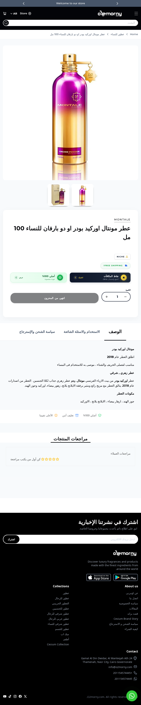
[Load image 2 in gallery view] (59, 195)
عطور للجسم (62, 629)
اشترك (11, 539)
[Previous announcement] (23, 3)
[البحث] (6, 23)
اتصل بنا (133, 598)
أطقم (66, 639)
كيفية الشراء (131, 629)
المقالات (133, 608)
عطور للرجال (62, 598)
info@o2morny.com (120, 667)
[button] (136, 13)
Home (134, 34)
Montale (122, 219)
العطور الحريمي (60, 603)
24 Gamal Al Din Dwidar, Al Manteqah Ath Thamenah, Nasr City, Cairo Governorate (106, 660)
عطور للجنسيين (61, 608)
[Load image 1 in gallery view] (82, 195)
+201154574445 (122, 673)
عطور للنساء (117, 34)
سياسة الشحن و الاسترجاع (123, 624)
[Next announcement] (117, 3)
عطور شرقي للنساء (58, 624)
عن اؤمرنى (132, 593)
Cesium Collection (58, 644)
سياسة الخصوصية (128, 603)
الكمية (128, 290)
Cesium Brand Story (126, 618)
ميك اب (65, 634)
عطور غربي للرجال (58, 618)
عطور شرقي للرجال (58, 613)
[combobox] (78, 23)
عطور (66, 593)
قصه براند (132, 613)
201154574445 (123, 678)
